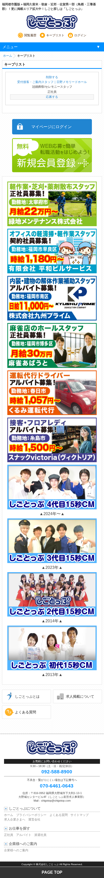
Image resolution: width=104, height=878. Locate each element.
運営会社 (34, 819)
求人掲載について (80, 696)
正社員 (8, 835)
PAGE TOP (52, 872)
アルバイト (23, 835)
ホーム (7, 55)
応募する (52, 97)
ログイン (80, 35)
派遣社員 (40, 835)
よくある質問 (25, 712)
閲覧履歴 (30, 35)
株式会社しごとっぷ (47, 864)
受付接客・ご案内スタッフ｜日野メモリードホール (52, 82)
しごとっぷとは (27, 696)
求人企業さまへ (14, 819)
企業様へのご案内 (16, 850)
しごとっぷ (52, 22)
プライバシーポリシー (31, 815)
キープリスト (55, 35)
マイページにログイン (51, 127)
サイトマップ (79, 815)
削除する (52, 77)
